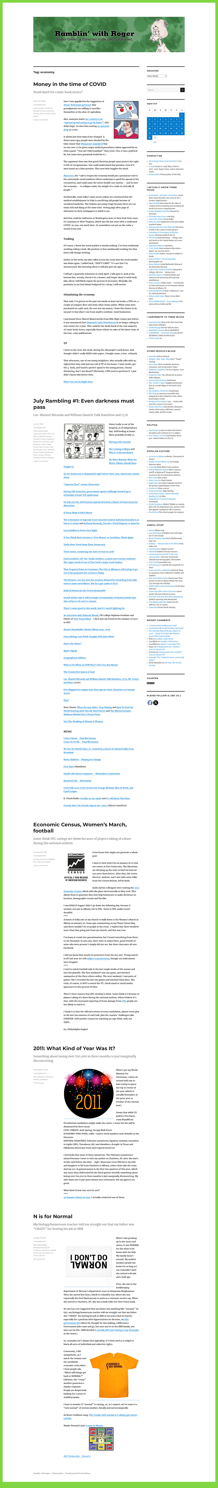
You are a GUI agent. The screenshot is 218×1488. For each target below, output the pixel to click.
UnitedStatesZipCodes (158, 602)
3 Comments (38, 1083)
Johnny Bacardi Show (157, 380)
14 (177, 124)
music (35, 447)
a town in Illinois (94, 1425)
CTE (124, 1001)
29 (182, 133)
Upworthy (153, 607)
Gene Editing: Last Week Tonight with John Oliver (89, 636)
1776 (35, 431)
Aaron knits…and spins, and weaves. (163, 195)
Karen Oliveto (154, 264)
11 (160, 124)
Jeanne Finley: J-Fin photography (162, 259)
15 (182, 124)
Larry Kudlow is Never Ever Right (80, 530)
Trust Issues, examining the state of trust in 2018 (89, 551)
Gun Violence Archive (157, 436)
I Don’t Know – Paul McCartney (80, 738)
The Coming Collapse (119, 449)
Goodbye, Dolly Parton (164, 639)
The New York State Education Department (166, 597)
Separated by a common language (162, 499)
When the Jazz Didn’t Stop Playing (94, 707)
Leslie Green (46, 444)
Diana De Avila (154, 222)
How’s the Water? (72, 643)
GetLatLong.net (155, 565)
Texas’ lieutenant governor (77, 105)
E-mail (151, 166)
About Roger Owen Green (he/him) (163, 161)
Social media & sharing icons (94, 1486)
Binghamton (38, 1248)
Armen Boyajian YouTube (159, 211)
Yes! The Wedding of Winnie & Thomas (83, 721)
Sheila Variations (155, 504)
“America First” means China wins (81, 484)
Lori (150, 626)
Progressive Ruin (155, 491)
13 (171, 124)
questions (44, 1079)
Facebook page (155, 328)
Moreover (69, 175)
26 (166, 133)
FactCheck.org (154, 430)
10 (155, 124)
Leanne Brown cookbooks (159, 570)
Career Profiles (155, 549)
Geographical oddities (75, 657)
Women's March (44, 862)
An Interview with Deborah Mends (81, 615)
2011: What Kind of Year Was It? (74, 1048)
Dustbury (50, 439)
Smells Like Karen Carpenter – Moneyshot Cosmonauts (92, 773)
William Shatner (47, 458)
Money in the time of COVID (69, 84)
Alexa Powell (154, 203)
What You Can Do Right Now (78, 381)
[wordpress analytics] (166, 683)
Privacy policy (154, 174)
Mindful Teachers (156, 275)
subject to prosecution (98, 958)
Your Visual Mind (82, 619)
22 (182, 128)
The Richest (153, 512)
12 (166, 124)
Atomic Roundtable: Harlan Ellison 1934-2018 (87, 629)
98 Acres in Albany (156, 456)
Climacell (152, 552)
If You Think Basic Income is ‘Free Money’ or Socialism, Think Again (98, 537)
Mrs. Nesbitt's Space (157, 383)
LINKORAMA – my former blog (161, 333)
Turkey (40, 455)
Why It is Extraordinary (121, 452)
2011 (35, 1077)
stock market (45, 113)
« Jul (154, 142)
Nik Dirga (152, 394)
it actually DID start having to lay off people (117, 1330)
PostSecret (153, 488)
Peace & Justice (155, 283)
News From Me (155, 480)
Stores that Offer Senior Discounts (162, 591)
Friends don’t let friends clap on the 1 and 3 (86, 805)
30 (150, 137)
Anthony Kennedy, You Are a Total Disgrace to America (111, 523)
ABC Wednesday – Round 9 (77, 1456)
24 (155, 133)
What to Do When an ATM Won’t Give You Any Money (91, 665)
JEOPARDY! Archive (156, 330)
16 (150, 128)
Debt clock (153, 562)
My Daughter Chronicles (158, 391)
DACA (44, 434)
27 (171, 133)
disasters (41, 1077)
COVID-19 (48, 108)
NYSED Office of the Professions (162, 586)
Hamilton (46, 442)
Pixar (45, 450)
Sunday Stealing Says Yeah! (166, 626)
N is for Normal (52, 1216)
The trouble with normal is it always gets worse (113, 1415)
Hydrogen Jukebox (156, 246)
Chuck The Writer (156, 219)
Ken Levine (153, 478)
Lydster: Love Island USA (170, 644)
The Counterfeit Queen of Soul (79, 672)
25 (160, 133)
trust (35, 455)
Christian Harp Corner (158, 216)
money (36, 113)
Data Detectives (155, 322)
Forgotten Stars (155, 375)
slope (151, 657)
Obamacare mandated (92, 144)
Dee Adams (153, 364)
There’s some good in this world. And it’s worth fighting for (94, 608)
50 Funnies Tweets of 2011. (77, 1197)
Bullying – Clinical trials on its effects (164, 544)
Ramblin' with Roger (41, 1473)
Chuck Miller (43, 431)
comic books (38, 108)
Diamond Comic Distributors (101, 322)
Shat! (66, 700)
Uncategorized (39, 105)
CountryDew (154, 628)
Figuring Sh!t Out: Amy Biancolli (162, 227)
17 (155, 128)
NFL (35, 862)
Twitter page (154, 338)
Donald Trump (39, 111)
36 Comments (39, 1259)
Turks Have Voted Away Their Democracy (84, 544)
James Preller (154, 254)
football (51, 859)
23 (150, 133)
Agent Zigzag (70, 650)
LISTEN (67, 1418)
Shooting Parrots (46, 452)
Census (36, 859)
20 (171, 128)
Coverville (37, 434)
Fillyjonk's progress (157, 370)
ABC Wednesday (40, 1245)
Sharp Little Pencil (156, 407)
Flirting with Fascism (120, 442)
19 (166, 128)
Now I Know (44, 447)
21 (176, 128)
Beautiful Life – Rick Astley (77, 780)
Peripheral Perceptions (158, 401)
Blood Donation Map (157, 538)
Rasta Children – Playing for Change (82, 759)
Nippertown (153, 483)
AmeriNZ (152, 356)
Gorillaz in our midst (90, 798)
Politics (36, 1079)
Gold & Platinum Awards (158, 470)
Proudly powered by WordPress (77, 1473)
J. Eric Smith (154, 248)
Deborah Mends (45, 436)
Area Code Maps (155, 533)
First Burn (69, 766)
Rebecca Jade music (157, 296)
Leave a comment (40, 120)
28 (176, 133)
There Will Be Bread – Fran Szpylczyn (164, 301)
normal (42, 1255)
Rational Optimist (156, 291)
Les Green (46, 1253)
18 (160, 128)
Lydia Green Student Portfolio (161, 270)
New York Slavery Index (158, 578)
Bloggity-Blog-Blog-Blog (159, 359)
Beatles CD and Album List (159, 462)
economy (50, 111)
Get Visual (153, 238)
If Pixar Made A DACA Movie (78, 512)
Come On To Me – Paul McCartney (81, 742)
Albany (151, 530)
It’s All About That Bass (118, 798)
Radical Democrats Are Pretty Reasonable (85, 590)
